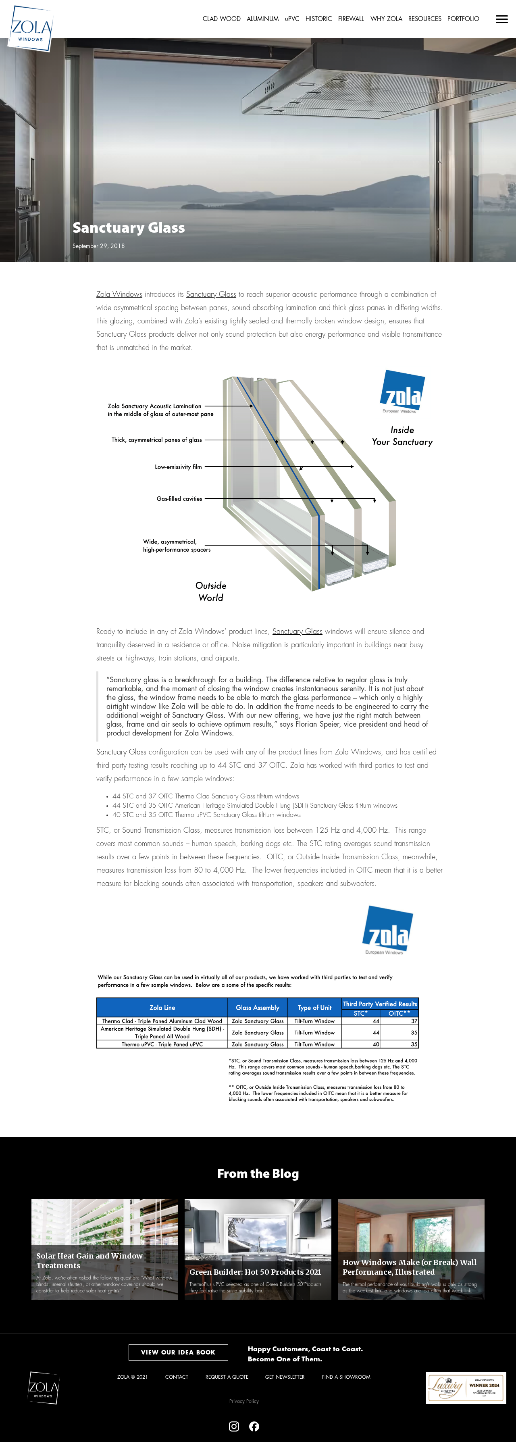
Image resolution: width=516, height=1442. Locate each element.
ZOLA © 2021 (132, 1377)
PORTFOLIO (463, 19)
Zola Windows (119, 294)
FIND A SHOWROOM (346, 1377)
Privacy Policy (244, 1401)
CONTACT (176, 1377)
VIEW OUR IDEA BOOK (178, 1352)
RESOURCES (424, 19)
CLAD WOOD (222, 19)
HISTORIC (319, 19)
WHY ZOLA (386, 19)
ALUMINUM (263, 19)
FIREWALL (351, 19)
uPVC (292, 19)
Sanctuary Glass (211, 294)
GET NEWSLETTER (285, 1377)
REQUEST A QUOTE (227, 1377)
